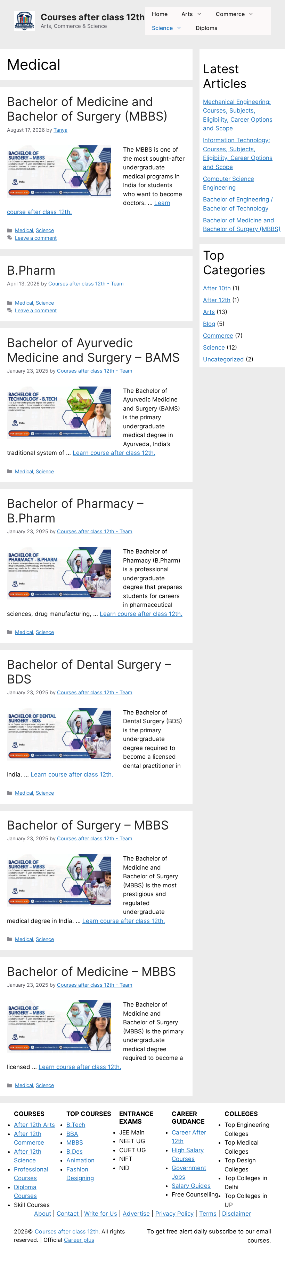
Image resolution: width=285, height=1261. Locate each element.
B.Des (74, 1151)
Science (162, 27)
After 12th (216, 300)
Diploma (207, 27)
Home (160, 13)
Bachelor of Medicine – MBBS (91, 971)
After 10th (217, 288)
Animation (80, 1160)
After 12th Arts (34, 1124)
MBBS (74, 1142)
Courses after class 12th (93, 17)
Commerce (230, 13)
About (42, 1213)
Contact (68, 1213)
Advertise (136, 1213)
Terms (208, 1213)
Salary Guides (191, 1185)
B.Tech (75, 1124)
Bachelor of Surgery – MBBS (88, 825)
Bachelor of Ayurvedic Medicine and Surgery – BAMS (93, 350)
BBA (72, 1133)
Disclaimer (236, 1213)
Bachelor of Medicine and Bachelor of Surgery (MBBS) (87, 108)
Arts (187, 13)
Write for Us (100, 1213)
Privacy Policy (174, 1213)
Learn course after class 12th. (114, 452)
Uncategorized (223, 359)
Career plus (79, 1239)
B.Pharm (31, 270)
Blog (209, 323)
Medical (24, 230)
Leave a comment (36, 238)
